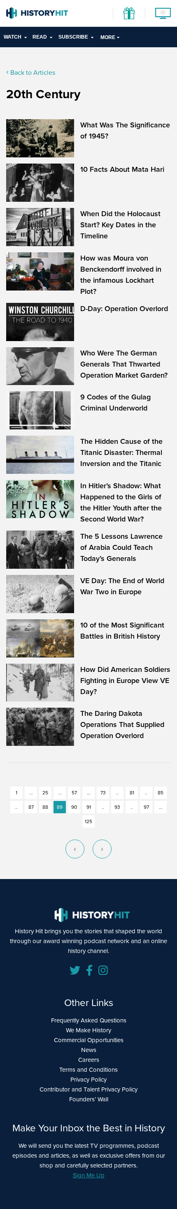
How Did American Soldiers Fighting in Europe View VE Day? (125, 680)
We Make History (88, 1030)
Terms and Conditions (88, 1069)
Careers (88, 1059)
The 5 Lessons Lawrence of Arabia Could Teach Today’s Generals (121, 547)
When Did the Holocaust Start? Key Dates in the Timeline (120, 224)
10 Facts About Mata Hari (122, 169)
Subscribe (73, 37)
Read (40, 37)
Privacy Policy (88, 1079)
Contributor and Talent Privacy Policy (88, 1089)
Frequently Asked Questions (88, 1020)
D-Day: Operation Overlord (124, 308)
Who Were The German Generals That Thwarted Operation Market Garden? (124, 364)
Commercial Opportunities (88, 1040)
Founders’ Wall (88, 1099)
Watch (12, 37)
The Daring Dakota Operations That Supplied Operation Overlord (122, 724)
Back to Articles (32, 72)
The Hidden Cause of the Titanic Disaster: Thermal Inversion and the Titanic (121, 452)
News (88, 1049)
